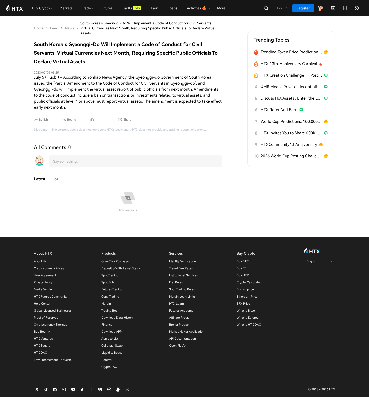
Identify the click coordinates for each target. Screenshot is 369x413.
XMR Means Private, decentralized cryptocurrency (291, 86)
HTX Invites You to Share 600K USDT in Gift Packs (291, 133)
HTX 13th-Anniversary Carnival (289, 63)
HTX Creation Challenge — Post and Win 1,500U (291, 75)
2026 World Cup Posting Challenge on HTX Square (291, 156)
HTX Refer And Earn (279, 109)
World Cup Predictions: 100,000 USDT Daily (291, 121)
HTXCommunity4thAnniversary (289, 144)
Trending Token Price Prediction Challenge (291, 52)
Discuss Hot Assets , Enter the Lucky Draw (291, 98)
